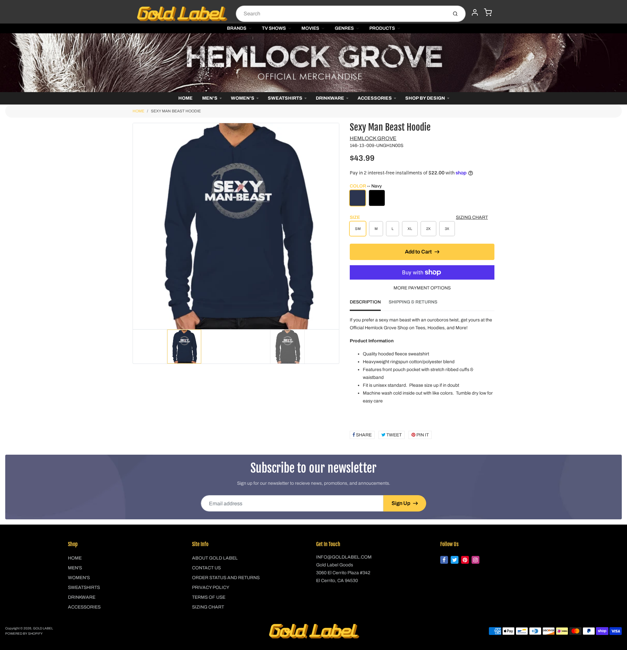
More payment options (422, 287)
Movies (310, 28)
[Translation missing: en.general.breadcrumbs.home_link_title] (313, 62)
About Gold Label (215, 558)
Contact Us (206, 567)
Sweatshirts (285, 98)
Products (382, 28)
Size (355, 217)
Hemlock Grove (373, 138)
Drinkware (330, 98)
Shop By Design (425, 98)
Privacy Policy (210, 587)
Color (366, 186)
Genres (344, 28)
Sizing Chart (472, 217)
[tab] (369, 304)
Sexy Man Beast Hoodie (176, 111)
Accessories (375, 98)
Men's (209, 98)
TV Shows (274, 28)
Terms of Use (208, 597)
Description (365, 302)
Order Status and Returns (226, 577)
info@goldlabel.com (344, 557)
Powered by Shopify (24, 633)
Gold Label (43, 628)
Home (185, 98)
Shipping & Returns (413, 302)
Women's (242, 98)
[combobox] (341, 14)
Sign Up (401, 503)
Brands (236, 28)
